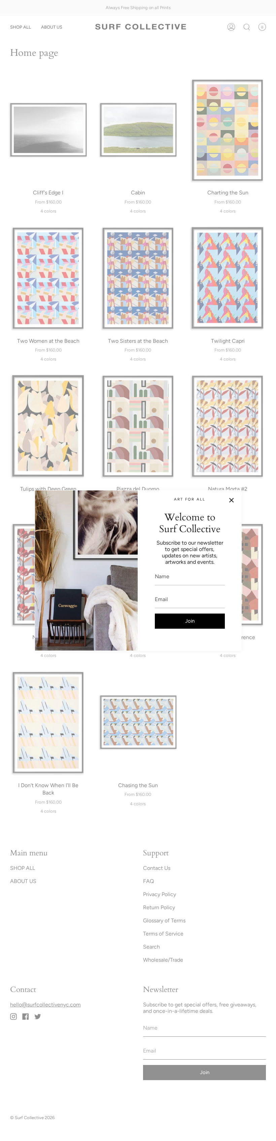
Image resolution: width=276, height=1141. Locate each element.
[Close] (231, 500)
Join (190, 621)
